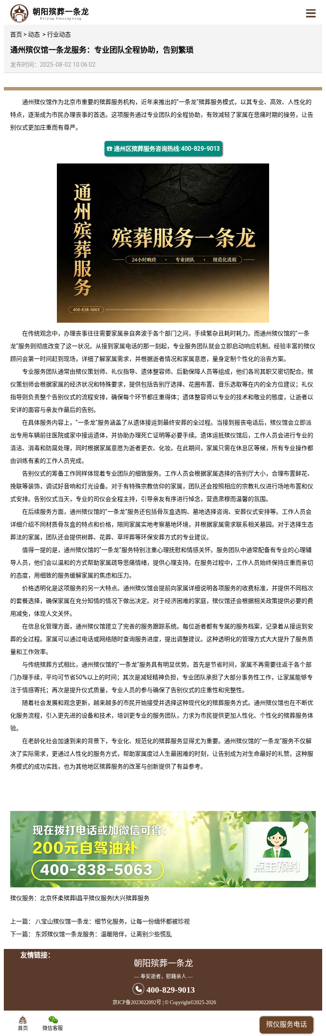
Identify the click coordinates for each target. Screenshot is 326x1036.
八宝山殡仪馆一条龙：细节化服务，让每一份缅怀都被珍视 (112, 921)
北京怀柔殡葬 (58, 898)
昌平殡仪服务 (94, 898)
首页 (16, 34)
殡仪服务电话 (286, 1024)
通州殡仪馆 (37, 102)
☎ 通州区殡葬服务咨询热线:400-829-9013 (163, 148)
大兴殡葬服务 (131, 898)
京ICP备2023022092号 (136, 1002)
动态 (34, 34)
